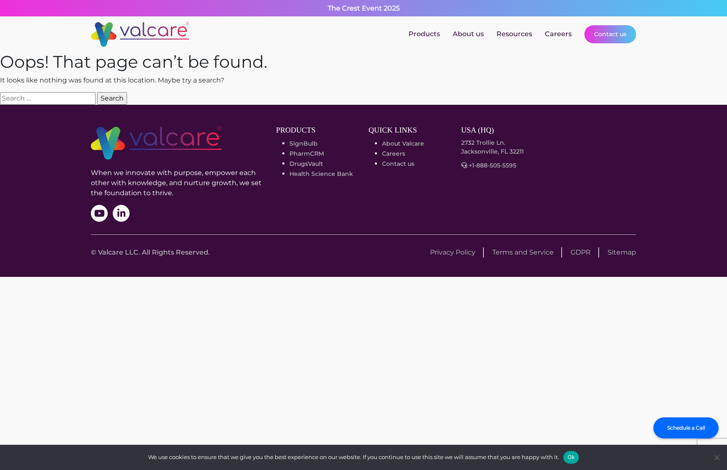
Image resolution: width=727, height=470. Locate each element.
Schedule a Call (686, 428)
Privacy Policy (452, 252)
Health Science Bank (321, 174)
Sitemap (622, 252)
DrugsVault (306, 163)
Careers (558, 34)
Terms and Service (523, 252)
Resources (514, 34)
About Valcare (403, 143)
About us (468, 34)
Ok (571, 457)
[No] (716, 457)
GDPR (580, 252)
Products (424, 34)
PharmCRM (306, 153)
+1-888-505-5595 (491, 165)
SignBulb (303, 143)
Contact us (610, 34)
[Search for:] (48, 98)
